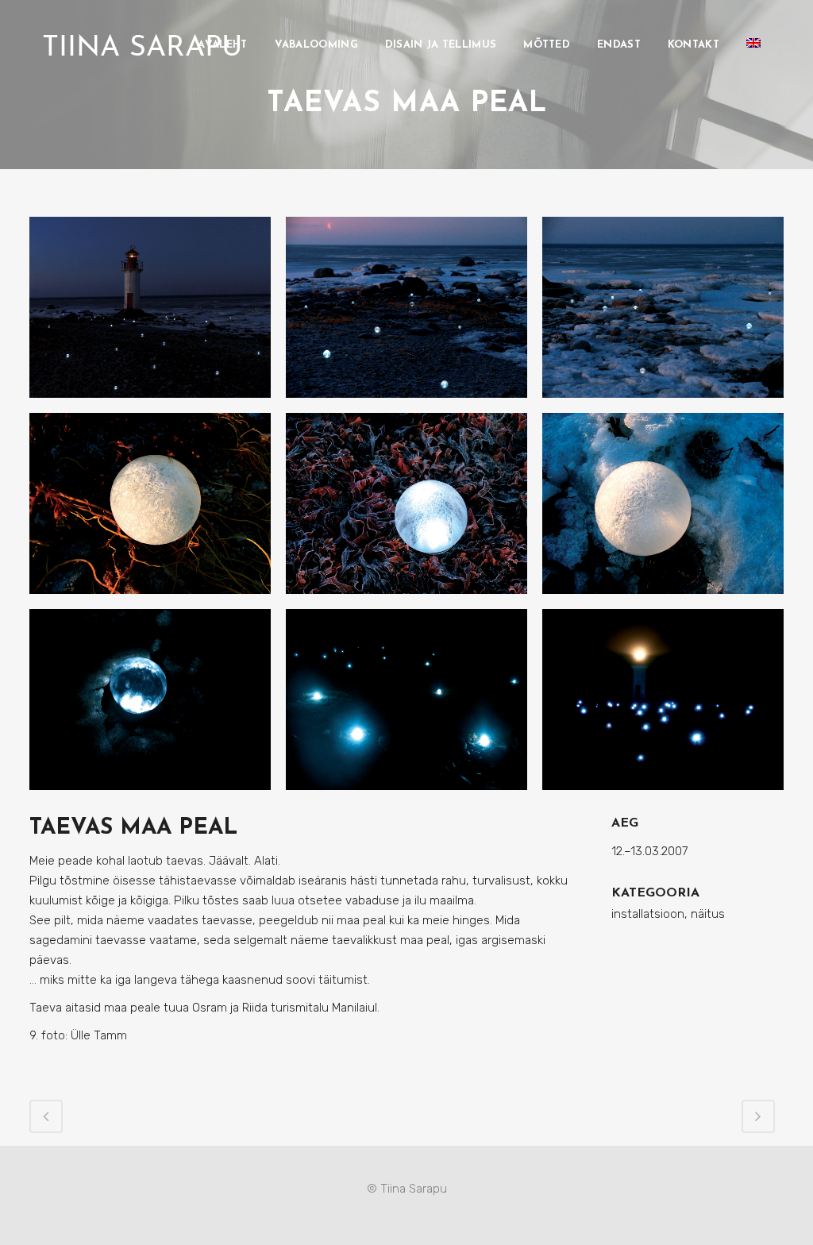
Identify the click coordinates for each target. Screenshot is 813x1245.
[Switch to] (755, 45)
